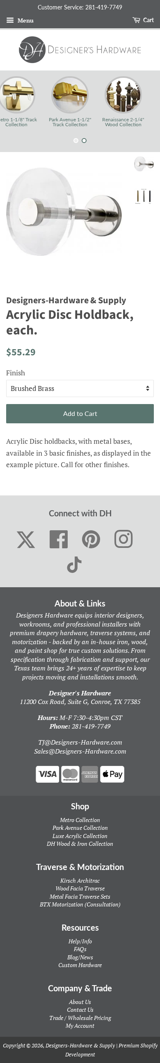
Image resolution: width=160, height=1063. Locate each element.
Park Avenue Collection (80, 827)
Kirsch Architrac (80, 880)
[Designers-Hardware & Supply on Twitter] (26, 539)
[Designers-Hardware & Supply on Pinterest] (91, 539)
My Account (80, 1025)
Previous (17, 101)
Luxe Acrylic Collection (80, 836)
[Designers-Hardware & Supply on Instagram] (123, 539)
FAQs (80, 949)
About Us (80, 1002)
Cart (148, 19)
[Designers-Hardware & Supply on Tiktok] (74, 564)
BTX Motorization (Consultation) (80, 904)
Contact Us (80, 1009)
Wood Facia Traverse (80, 888)
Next (142, 101)
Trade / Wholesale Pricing (80, 1018)
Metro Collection (80, 820)
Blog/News (80, 957)
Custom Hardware (80, 965)
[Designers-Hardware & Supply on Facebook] (59, 539)
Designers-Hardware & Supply (80, 1045)
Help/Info (80, 941)
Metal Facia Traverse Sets (80, 896)
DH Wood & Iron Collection (80, 843)
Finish (15, 372)
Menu (25, 20)
